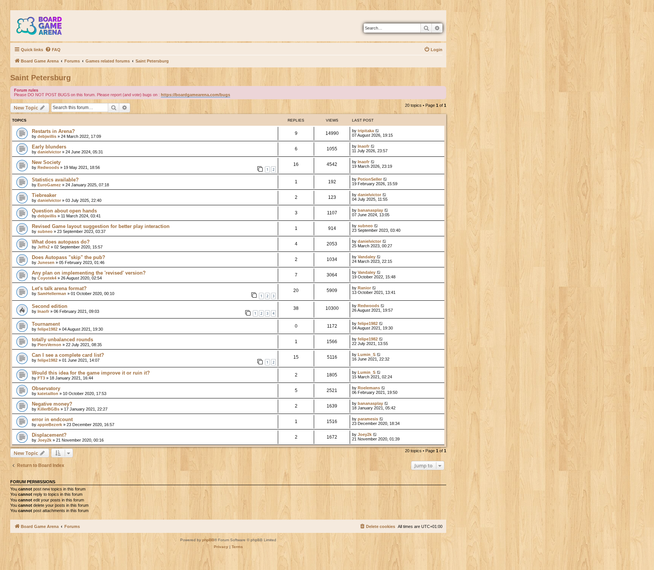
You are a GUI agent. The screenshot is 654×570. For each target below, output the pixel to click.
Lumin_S (366, 354)
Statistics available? (55, 180)
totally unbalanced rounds (62, 339)
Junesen (45, 262)
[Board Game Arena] (44, 25)
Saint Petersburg (40, 77)
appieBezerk (49, 424)
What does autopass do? (61, 242)
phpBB (208, 540)
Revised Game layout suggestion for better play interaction (101, 226)
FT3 (41, 378)
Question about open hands (64, 211)
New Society (46, 162)
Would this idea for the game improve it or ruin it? (91, 373)
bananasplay (370, 210)
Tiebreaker (44, 195)
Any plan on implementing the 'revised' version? (89, 273)
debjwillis (46, 136)
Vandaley (366, 257)
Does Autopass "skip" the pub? (68, 257)
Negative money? (52, 404)
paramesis (368, 419)
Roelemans (369, 388)
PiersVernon (49, 344)
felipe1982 (47, 329)
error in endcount (52, 419)
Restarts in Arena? (53, 131)
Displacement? (49, 435)
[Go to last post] (377, 130)
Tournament (46, 324)
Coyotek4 (46, 278)
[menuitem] (53, 49)
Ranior (364, 288)
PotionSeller (370, 179)
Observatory (46, 388)
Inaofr (363, 146)
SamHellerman (51, 293)
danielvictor (49, 152)
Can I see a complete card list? (68, 355)
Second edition (49, 306)
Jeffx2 (43, 247)
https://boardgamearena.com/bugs (195, 94)
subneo (45, 231)
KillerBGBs (48, 409)
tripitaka (366, 130)
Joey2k (44, 440)
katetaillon (47, 393)
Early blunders (49, 147)
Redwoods (48, 167)
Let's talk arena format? (59, 288)
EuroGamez (49, 185)
